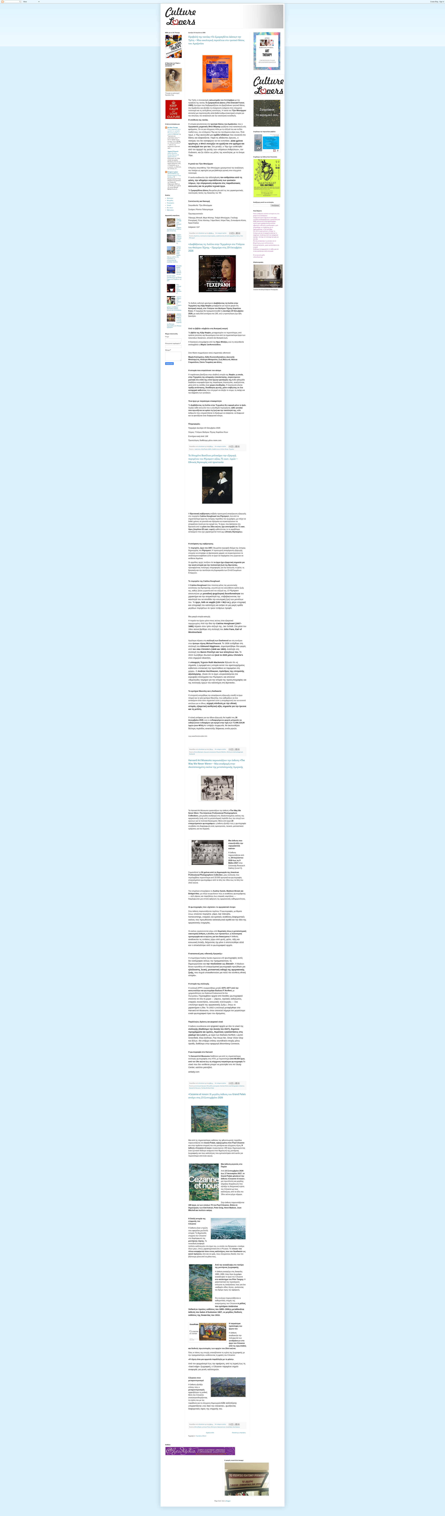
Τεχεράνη (231, 449)
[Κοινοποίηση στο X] (235, 233)
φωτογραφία (216, 1086)
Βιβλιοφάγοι (170, 210)
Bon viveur (170, 208)
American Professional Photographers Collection (232, 1086)
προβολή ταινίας (220, 236)
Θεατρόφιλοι (170, 203)
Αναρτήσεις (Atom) (200, 1436)
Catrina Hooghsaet (238, 752)
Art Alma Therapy (173, 127)
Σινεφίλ (227, 236)
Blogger (228, 1501)
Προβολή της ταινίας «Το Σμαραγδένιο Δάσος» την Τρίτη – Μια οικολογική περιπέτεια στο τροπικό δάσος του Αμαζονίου (216, 40)
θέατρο (226, 449)
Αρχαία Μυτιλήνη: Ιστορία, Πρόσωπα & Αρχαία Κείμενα (173, 155)
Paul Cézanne (236, 1427)
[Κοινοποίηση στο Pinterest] (239, 233)
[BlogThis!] (232, 233)
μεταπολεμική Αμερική (200, 1086)
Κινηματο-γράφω (173, 172)
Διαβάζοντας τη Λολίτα (218, 449)
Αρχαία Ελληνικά (173, 151)
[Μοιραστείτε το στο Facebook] (237, 233)
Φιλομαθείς (210, 1086)
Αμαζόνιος (197, 236)
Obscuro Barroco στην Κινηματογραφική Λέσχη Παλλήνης (174, 175)
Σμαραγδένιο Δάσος (234, 236)
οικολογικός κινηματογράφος (207, 236)
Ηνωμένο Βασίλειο (221, 752)
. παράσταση (197, 449)
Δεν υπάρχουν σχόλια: (221, 233)
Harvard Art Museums (195, 1088)
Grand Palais (229, 1427)
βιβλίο (210, 449)
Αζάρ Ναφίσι (204, 449)
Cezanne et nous (221, 1427)
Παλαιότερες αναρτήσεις (239, 1432)
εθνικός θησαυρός (198, 752)
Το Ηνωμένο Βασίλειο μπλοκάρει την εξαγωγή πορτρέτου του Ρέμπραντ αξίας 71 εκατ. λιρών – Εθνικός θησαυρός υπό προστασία (213, 459)
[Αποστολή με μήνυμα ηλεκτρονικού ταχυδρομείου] (230, 233)
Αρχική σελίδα (210, 1432)
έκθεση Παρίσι (198, 1427)
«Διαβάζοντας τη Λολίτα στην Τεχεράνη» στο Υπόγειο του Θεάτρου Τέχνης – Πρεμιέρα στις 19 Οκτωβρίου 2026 (216, 247)
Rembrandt (192, 754)
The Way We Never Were (207, 1088)
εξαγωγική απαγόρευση (210, 752)
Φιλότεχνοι (230, 752)
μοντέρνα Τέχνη (206, 1427)
